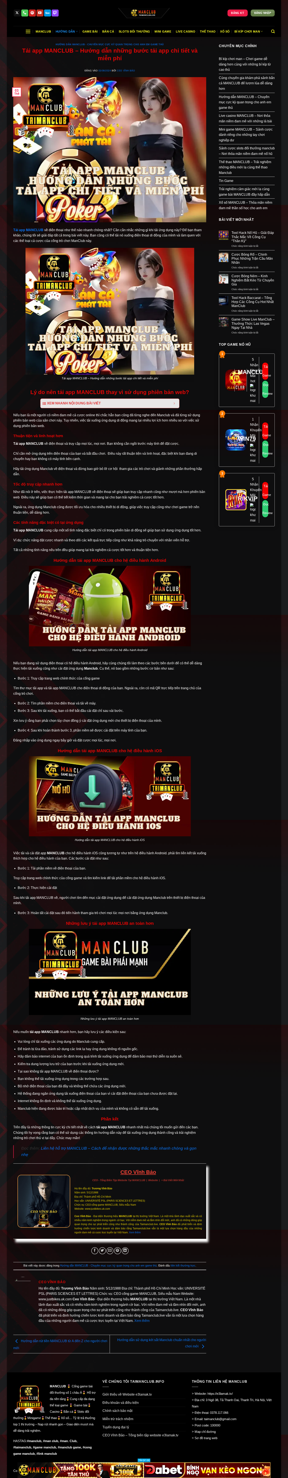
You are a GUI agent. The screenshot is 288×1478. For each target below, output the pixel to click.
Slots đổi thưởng (134, 31)
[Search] (273, 31)
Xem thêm (135, 1232)
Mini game (163, 31)
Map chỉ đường (205, 1431)
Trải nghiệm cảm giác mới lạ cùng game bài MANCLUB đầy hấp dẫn (244, 191)
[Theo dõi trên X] (17, 13)
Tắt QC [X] (144, 1460)
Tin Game (226, 181)
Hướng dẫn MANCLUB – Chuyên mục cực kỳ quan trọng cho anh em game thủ (245, 102)
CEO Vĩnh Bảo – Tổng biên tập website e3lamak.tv (140, 1435)
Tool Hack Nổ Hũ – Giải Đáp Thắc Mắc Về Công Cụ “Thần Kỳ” (252, 237)
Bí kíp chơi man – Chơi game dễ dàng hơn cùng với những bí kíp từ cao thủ (245, 64)
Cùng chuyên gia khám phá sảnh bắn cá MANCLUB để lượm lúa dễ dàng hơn (247, 83)
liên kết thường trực (183, 1265)
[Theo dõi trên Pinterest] (32, 13)
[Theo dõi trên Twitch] (55, 13)
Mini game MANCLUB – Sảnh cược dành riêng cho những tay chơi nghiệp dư (246, 135)
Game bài (90, 31)
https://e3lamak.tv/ (220, 1393)
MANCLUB (34, 230)
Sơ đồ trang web (206, 1438)
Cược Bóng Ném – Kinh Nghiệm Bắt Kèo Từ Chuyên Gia (252, 280)
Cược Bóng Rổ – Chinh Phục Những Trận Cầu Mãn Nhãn (252, 258)
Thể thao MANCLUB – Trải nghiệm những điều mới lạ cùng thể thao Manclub (245, 167)
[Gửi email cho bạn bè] (109, 1250)
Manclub (43, 31)
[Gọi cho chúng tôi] (24, 13)
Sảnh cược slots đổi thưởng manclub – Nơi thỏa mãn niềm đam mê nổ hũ (247, 151)
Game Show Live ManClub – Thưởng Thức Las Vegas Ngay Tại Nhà (253, 323)
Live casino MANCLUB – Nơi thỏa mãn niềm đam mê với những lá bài (245, 118)
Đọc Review (265, 389)
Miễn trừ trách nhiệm (117, 1419)
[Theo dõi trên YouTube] (39, 13)
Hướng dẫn (65, 31)
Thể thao (207, 31)
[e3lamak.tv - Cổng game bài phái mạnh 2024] (144, 13)
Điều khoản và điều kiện (120, 1402)
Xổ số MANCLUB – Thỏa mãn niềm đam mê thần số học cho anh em (245, 205)
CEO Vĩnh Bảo (126, 70)
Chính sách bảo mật (117, 1410)
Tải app (19, 230)
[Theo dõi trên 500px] (47, 13)
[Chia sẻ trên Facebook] (94, 1250)
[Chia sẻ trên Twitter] (102, 1250)
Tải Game (265, 371)
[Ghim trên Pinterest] (117, 1250)
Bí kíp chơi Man (247, 31)
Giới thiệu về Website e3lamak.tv (127, 1394)
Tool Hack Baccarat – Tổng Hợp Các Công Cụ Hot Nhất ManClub (252, 302)
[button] (28, 31)
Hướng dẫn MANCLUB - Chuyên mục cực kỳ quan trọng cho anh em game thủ (110, 44)
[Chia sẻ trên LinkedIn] (125, 1250)
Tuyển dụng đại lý (115, 1427)
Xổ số (225, 31)
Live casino (185, 31)
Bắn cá (108, 31)
